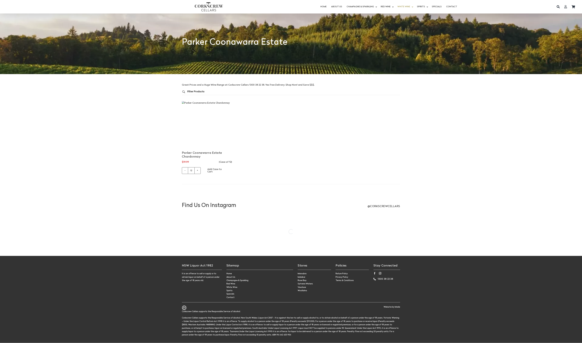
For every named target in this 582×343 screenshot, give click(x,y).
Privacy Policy (342, 277)
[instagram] (380, 273)
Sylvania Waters (305, 284)
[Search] (558, 7)
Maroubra (302, 274)
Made (397, 307)
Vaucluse (302, 287)
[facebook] (374, 273)
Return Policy (342, 274)
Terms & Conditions (345, 280)
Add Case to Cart (214, 170)
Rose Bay (302, 280)
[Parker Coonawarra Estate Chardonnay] (207, 126)
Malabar (301, 277)
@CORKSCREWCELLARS (384, 206)
